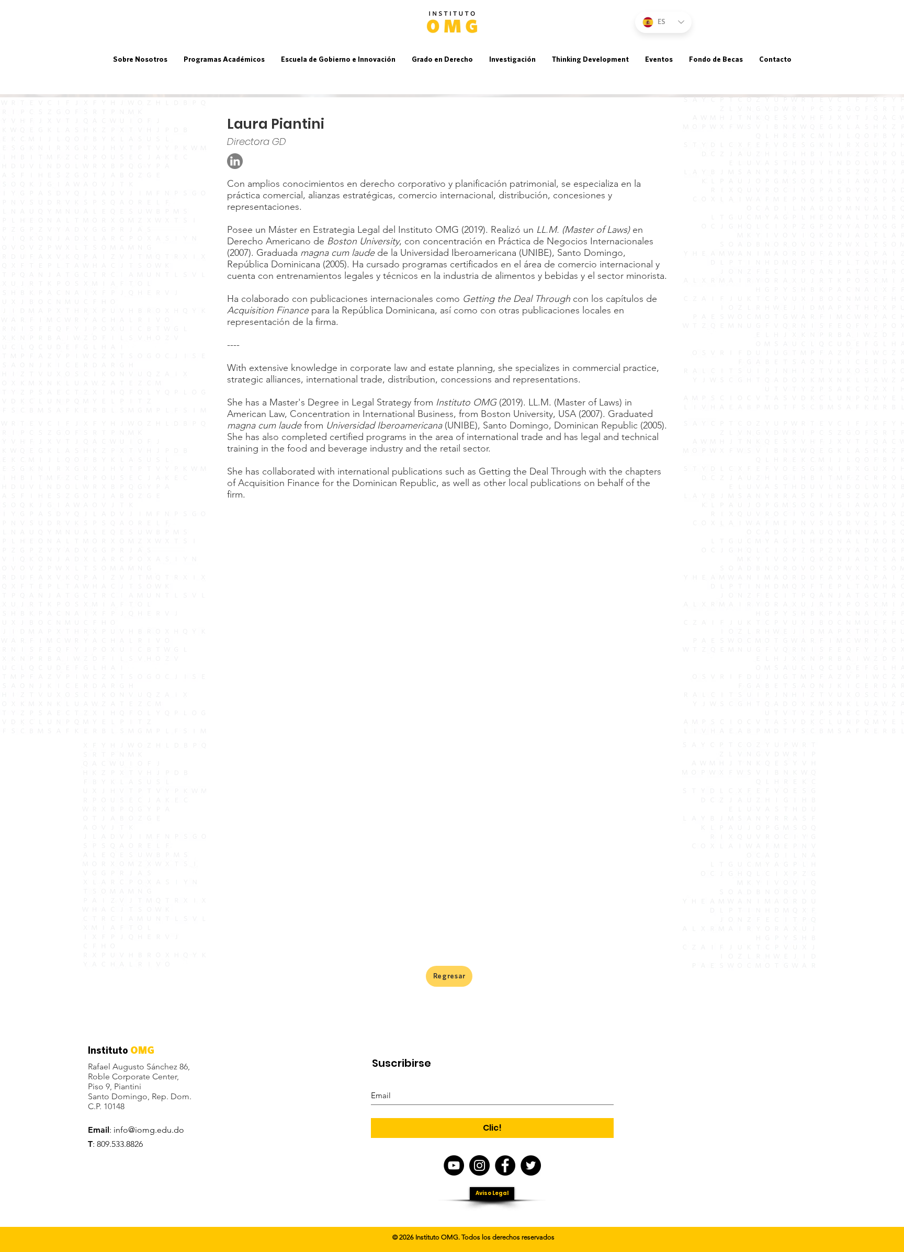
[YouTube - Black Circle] (454, 1165)
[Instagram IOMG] (479, 1165)
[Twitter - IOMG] (531, 1165)
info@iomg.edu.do (149, 1130)
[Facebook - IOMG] (505, 1165)
